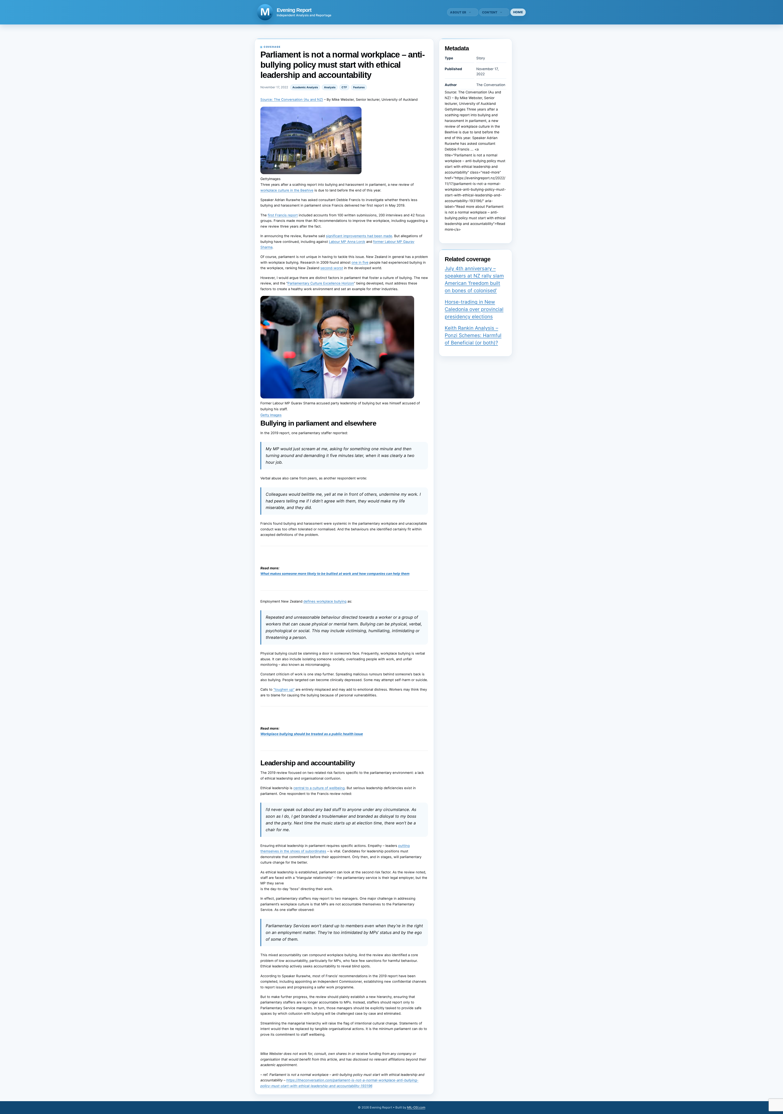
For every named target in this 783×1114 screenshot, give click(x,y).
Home (518, 12)
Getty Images (271, 415)
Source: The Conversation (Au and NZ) (291, 99)
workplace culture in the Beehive (286, 190)
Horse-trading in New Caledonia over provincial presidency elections (474, 309)
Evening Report (294, 10)
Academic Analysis (305, 87)
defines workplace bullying (324, 601)
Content (490, 12)
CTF (344, 87)
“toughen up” (283, 689)
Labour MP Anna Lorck (347, 242)
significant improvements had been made (359, 236)
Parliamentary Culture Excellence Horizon (321, 283)
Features (359, 87)
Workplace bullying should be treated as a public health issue (311, 734)
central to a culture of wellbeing (319, 788)
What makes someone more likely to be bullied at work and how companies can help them (334, 574)
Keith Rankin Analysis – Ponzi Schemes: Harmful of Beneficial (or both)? (473, 335)
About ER (458, 12)
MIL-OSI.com (416, 1107)
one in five (360, 262)
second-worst (331, 268)
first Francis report (283, 215)
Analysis (329, 87)
